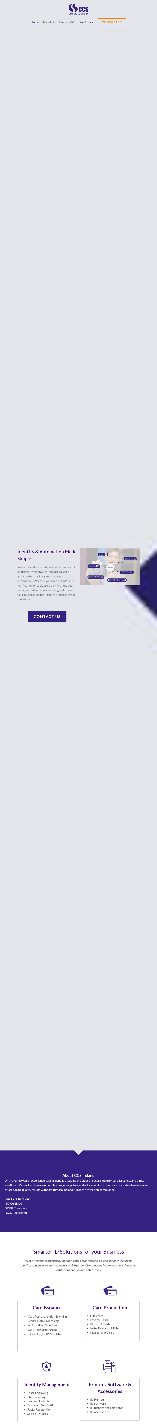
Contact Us (47, 616)
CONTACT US (112, 22)
